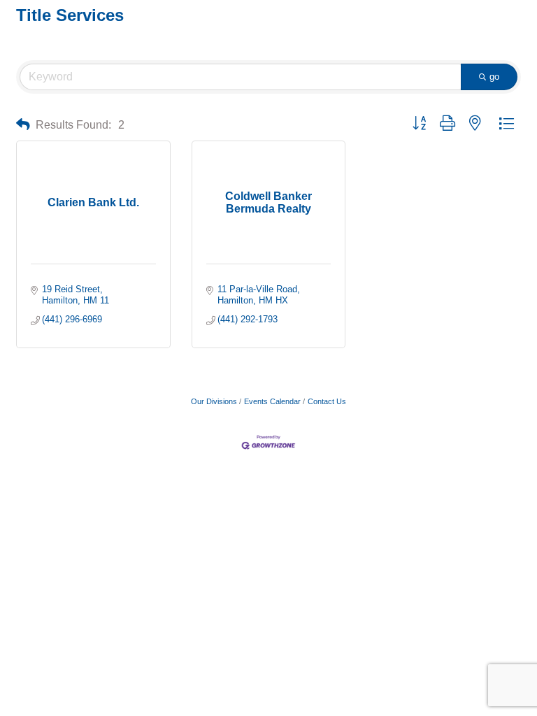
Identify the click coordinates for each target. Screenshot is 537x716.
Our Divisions (214, 401)
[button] (23, 125)
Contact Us (327, 401)
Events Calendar (272, 401)
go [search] (494, 76)
